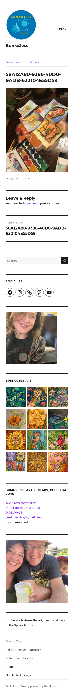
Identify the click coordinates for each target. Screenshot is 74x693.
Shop (9, 666)
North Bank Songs (18, 675)
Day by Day (13, 641)
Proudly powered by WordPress (38, 686)
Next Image (33, 62)
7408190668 (14, 512)
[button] (15, 398)
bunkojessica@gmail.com (24, 517)
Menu (62, 28)
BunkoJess (17, 45)
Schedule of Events (19, 658)
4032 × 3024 (28, 178)
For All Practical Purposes (23, 650)
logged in (29, 203)
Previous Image (14, 62)
